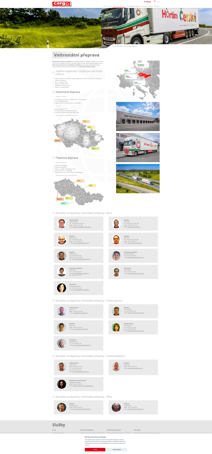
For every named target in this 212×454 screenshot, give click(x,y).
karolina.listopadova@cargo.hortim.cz (83, 386)
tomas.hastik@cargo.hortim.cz (81, 243)
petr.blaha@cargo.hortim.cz (80, 313)
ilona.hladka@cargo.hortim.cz (81, 273)
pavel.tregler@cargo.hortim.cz (136, 409)
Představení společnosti (58, 433)
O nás (109, 6)
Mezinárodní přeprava (133, 6)
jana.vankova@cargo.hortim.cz (136, 331)
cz (154, 1)
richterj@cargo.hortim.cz (133, 227)
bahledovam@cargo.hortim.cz (136, 257)
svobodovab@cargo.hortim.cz (81, 290)
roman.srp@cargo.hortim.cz (135, 368)
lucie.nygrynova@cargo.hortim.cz (82, 345)
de (159, 1)
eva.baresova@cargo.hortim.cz (136, 273)
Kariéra (150, 6)
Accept (95, 449)
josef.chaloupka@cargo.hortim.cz (82, 409)
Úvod (104, 6)
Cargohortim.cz (118, 46)
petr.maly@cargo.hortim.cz (135, 243)
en (157, 1)
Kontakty (156, 6)
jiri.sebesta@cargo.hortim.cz (80, 329)
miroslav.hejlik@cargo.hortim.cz (81, 259)
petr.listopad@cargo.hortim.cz (81, 372)
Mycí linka (144, 6)
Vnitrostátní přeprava (119, 6)
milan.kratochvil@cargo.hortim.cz (82, 227)
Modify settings (117, 449)
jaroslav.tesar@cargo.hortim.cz (136, 313)
